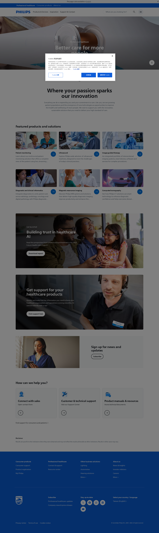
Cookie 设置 (55, 75)
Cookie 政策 (76, 69)
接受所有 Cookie (105, 75)
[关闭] (112, 56)
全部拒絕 (88, 75)
